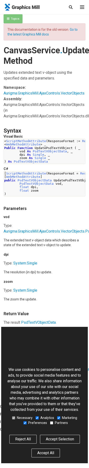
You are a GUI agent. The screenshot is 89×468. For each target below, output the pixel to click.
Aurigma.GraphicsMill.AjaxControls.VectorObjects (44, 93)
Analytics (47, 418)
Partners (61, 423)
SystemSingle (25, 263)
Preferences (37, 423)
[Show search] (70, 7)
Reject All (23, 439)
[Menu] (82, 7)
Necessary (25, 418)
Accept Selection (60, 439)
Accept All (45, 453)
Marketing (69, 418)
